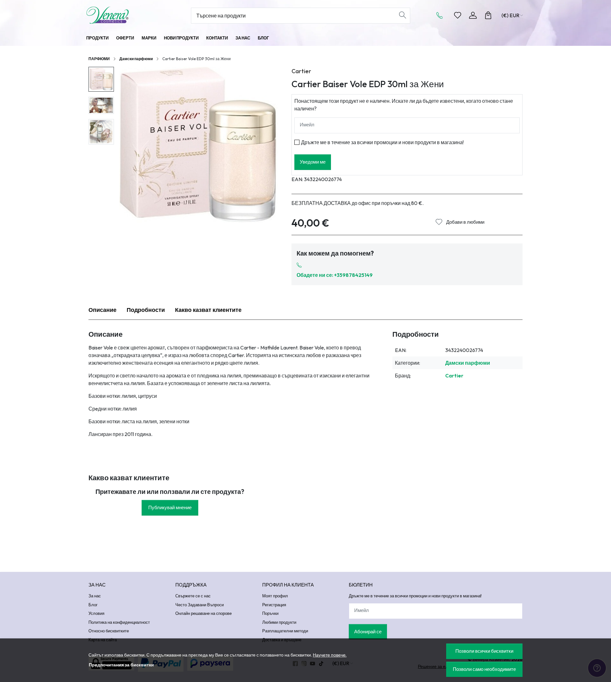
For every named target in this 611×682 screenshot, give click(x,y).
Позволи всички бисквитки (484, 651)
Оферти (125, 37)
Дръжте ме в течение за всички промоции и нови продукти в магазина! (382, 142)
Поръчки (270, 613)
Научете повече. (330, 655)
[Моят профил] (473, 15)
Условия (96, 613)
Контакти (217, 37)
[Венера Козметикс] (125, 15)
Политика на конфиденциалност (119, 622)
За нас (242, 37)
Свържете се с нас (193, 595)
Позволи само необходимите (484, 669)
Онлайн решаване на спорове (203, 613)
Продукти (97, 37)
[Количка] (488, 15)
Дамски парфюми (136, 58)
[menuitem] (101, 79)
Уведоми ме (313, 162)
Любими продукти (279, 622)
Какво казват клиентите (208, 309)
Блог (263, 37)
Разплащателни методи (285, 630)
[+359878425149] (441, 15)
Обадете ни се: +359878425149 (335, 275)
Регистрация (274, 604)
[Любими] (457, 15)
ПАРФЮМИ (99, 58)
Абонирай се (368, 632)
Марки (149, 37)
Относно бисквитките (108, 630)
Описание (102, 309)
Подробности (146, 309)
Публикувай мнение (170, 507)
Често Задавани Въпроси (199, 604)
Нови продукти (181, 37)
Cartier (301, 71)
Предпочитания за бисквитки (121, 665)
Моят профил (275, 595)
